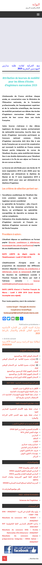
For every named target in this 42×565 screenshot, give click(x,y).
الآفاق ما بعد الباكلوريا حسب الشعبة (25, 388)
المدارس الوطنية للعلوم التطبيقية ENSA (23, 471)
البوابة (36, 4)
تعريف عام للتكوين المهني (29, 450)
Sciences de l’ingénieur (28, 500)
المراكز (35, 456)
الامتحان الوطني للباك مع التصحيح (26, 356)
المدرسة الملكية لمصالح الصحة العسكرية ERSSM (20, 483)
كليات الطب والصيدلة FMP (28, 468)
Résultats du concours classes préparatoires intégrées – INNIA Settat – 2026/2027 (20, 539)
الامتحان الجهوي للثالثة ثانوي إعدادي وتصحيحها (21, 377)
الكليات (35, 441)
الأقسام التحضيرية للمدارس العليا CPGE (24, 429)
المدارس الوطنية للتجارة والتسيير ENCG (23, 474)
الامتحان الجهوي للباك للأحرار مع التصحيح (23, 374)
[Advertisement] (21, 40)
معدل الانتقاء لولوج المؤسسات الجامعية (24, 391)
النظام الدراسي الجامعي (29, 447)
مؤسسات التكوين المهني (29, 453)
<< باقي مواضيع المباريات (11, 489)
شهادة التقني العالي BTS (29, 432)
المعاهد (35, 438)
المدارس (35, 435)
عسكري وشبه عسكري (30, 444)
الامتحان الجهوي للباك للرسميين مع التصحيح (22, 371)
